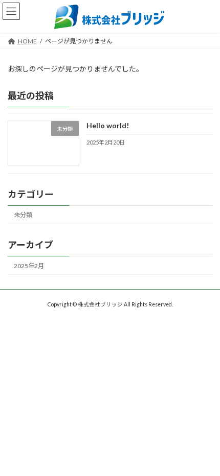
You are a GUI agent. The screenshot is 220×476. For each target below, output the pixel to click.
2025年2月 (29, 266)
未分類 (23, 215)
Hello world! (107, 125)
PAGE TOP (204, 451)
